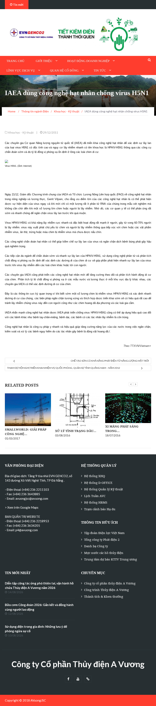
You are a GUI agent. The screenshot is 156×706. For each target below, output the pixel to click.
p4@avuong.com (26, 530)
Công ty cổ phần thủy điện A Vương (109, 583)
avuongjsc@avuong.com (31, 498)
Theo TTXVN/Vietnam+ (137, 345)
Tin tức (100, 70)
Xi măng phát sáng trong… (71, 428)
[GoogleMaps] (87, 679)
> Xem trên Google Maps (21, 507)
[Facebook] (68, 679)
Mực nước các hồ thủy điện (103, 553)
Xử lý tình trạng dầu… (25, 431)
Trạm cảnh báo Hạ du (99, 509)
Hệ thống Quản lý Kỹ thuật (103, 489)
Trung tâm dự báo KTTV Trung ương (110, 559)
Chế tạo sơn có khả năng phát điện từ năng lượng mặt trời (110, 360)
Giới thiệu (44, 61)
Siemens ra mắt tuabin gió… (125, 433)
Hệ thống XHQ (94, 476)
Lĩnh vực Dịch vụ (20, 70)
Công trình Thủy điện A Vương (106, 590)
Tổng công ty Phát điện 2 (101, 539)
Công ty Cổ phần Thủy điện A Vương (78, 664)
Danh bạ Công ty (96, 546)
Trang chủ (15, 61)
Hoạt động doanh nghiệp (88, 61)
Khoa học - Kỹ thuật (21, 132)
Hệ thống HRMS (95, 502)
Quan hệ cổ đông (64, 70)
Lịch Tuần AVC (94, 496)
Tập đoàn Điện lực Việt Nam (104, 533)
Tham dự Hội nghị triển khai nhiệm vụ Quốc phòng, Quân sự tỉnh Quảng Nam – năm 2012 (63, 367)
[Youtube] (78, 679)
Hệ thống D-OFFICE (98, 483)
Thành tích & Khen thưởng (103, 596)
